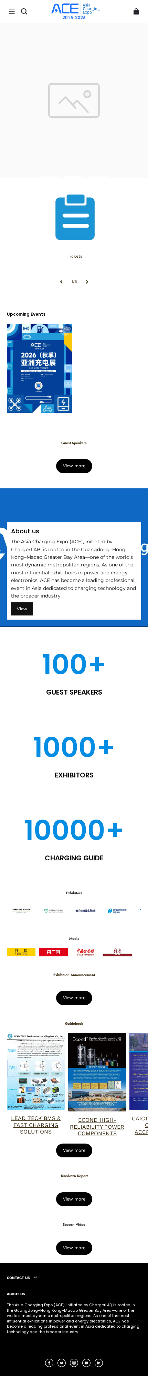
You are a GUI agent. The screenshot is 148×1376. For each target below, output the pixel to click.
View (22, 608)
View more (74, 465)
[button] (12, 11)
